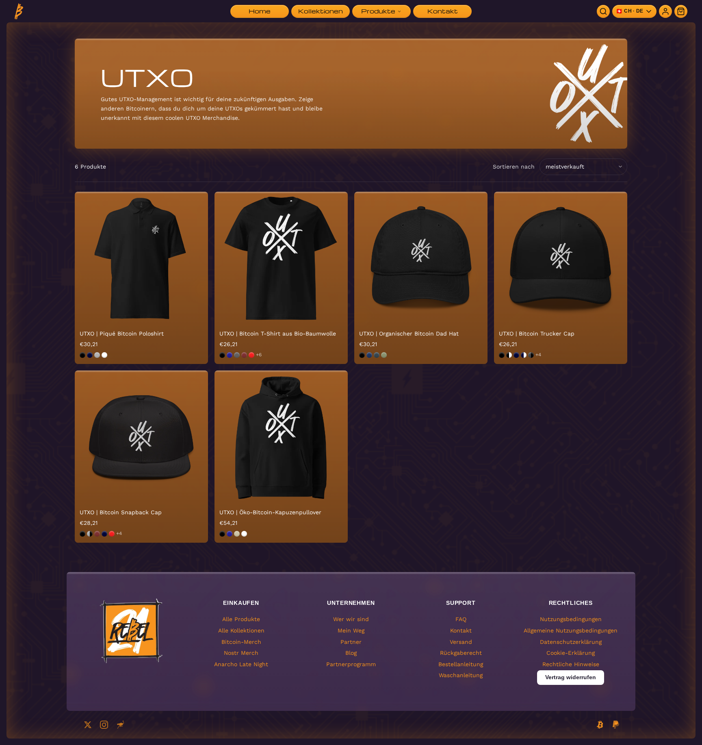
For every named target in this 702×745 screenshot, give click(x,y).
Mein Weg (351, 630)
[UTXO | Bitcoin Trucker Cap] (560, 258)
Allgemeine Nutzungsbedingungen (571, 630)
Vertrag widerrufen (570, 677)
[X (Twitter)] (88, 725)
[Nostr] (120, 725)
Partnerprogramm (351, 664)
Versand (461, 642)
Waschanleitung (461, 675)
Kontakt (461, 630)
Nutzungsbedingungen (571, 619)
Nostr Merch (241, 653)
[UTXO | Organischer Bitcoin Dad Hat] (421, 258)
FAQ (460, 619)
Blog (351, 653)
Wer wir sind (351, 619)
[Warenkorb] (680, 11)
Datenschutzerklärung (571, 642)
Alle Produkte (241, 619)
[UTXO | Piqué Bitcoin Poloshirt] (141, 258)
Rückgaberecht (461, 653)
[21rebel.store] (19, 11)
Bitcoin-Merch (241, 642)
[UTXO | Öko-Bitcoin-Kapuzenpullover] (281, 437)
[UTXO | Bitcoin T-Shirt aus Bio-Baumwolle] (281, 258)
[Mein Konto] (665, 11)
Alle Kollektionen (241, 630)
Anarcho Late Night (241, 664)
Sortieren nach (514, 166)
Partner (351, 642)
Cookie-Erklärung (570, 653)
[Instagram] (104, 725)
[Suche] (603, 11)
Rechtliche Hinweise (570, 664)
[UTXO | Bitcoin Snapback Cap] (141, 437)
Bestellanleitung (460, 664)
